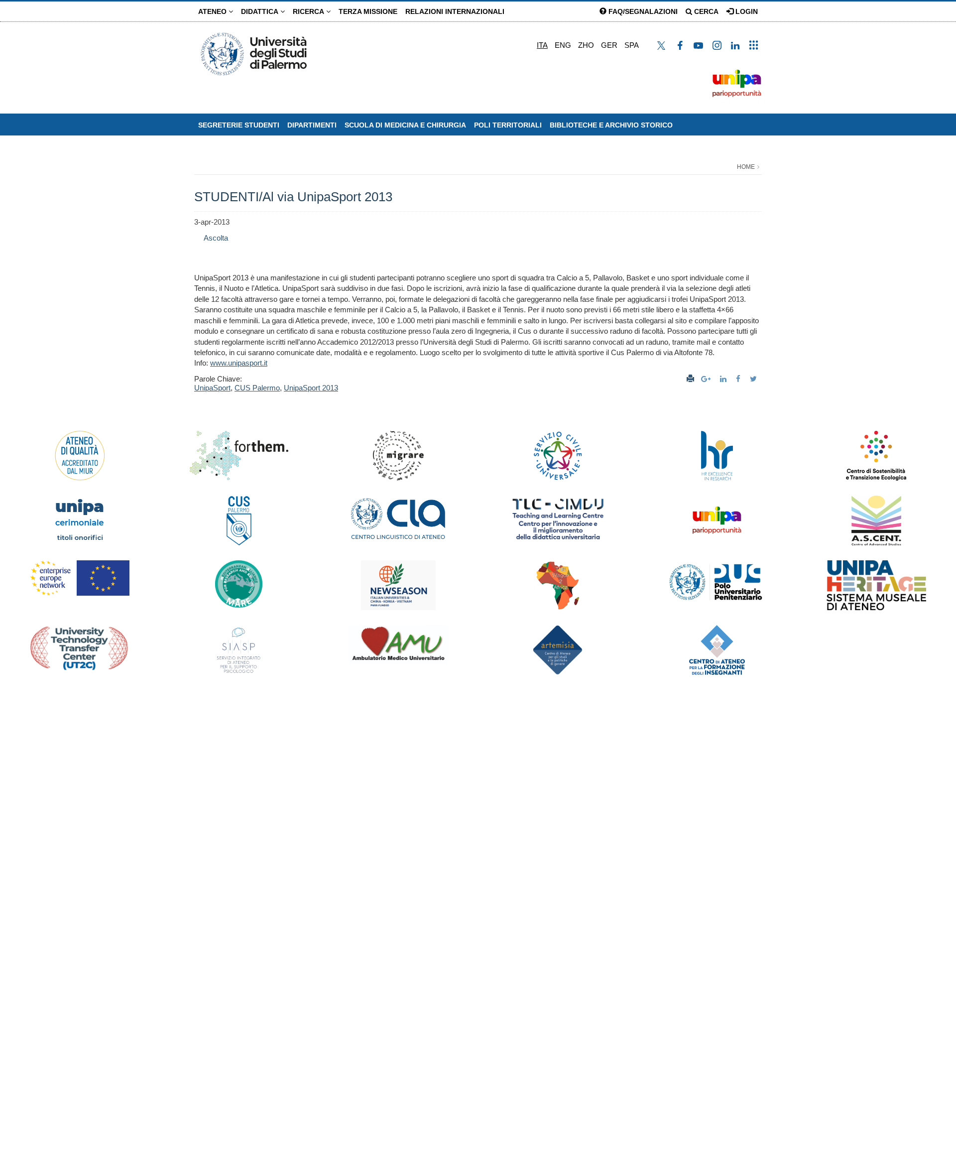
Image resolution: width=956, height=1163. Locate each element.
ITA (542, 45)
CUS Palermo (257, 388)
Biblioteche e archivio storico (611, 125)
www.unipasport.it (238, 363)
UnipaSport (212, 388)
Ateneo (213, 11)
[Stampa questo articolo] (690, 379)
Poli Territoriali (508, 125)
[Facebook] (739, 379)
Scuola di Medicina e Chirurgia (405, 125)
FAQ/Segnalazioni (642, 11)
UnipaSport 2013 (311, 388)
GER (609, 45)
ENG (563, 45)
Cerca (705, 11)
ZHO (586, 45)
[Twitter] (754, 379)
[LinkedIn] (724, 379)
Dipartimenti (312, 125)
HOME (746, 166)
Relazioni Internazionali (454, 11)
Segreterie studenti (238, 125)
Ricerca (309, 11)
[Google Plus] (707, 379)
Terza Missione (368, 11)
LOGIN (745, 11)
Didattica (260, 11)
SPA (631, 45)
